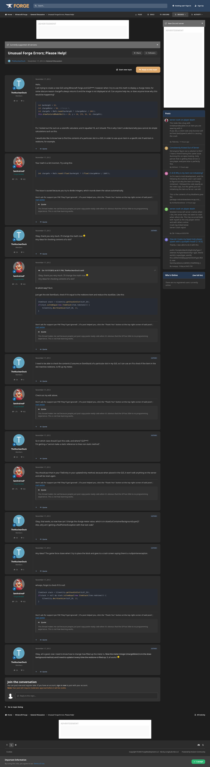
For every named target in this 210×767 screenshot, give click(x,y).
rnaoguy (175, 266)
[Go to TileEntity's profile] (166, 120)
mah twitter (40, 200)
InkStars (175, 167)
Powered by (193, 752)
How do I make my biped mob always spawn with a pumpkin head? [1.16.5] (186, 240)
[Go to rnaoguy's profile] (166, 239)
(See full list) (197, 275)
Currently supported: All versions (23, 45)
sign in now (61, 685)
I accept (199, 761)
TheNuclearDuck (18, 61)
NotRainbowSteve (178, 203)
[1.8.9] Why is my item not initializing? (186, 173)
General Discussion (54, 61)
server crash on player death (182, 120)
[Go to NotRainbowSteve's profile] (166, 173)
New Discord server (176, 23)
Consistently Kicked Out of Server (184, 147)
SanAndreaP (19, 171)
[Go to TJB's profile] (166, 209)
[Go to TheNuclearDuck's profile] (9, 61)
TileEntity (175, 142)
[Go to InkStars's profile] (166, 148)
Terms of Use (39, 763)
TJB (173, 233)
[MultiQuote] (36, 149)
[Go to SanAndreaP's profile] (19, 162)
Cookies (9, 752)
